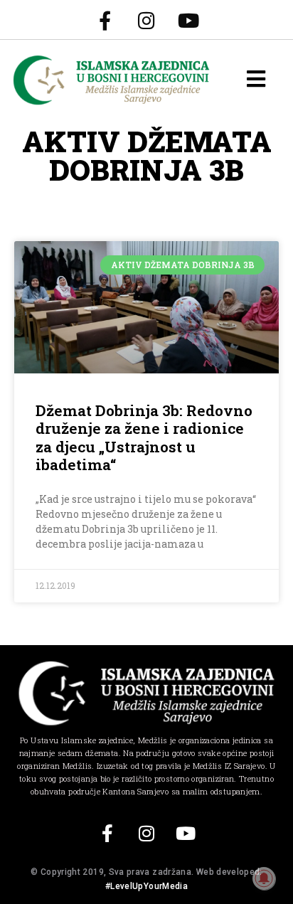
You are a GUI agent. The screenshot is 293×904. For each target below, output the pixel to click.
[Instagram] (146, 20)
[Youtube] (188, 20)
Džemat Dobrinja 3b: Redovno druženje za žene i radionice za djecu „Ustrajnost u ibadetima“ (144, 437)
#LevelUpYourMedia (146, 886)
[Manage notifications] (263, 878)
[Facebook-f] (104, 20)
